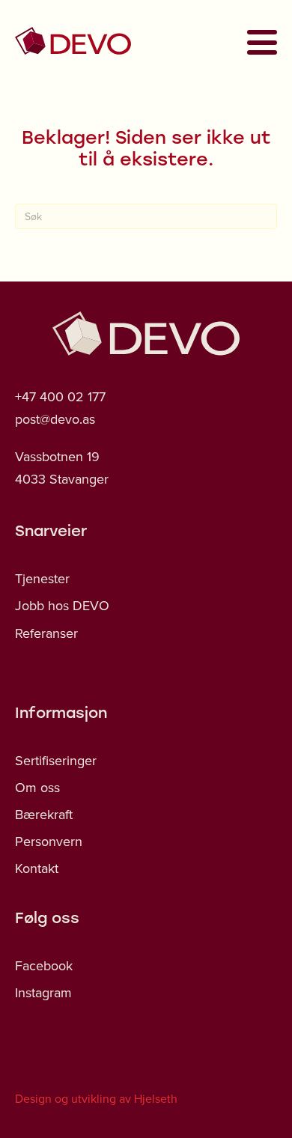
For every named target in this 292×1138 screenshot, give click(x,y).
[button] (257, 42)
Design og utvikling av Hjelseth (96, 1098)
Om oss (37, 787)
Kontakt (36, 868)
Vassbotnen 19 (57, 456)
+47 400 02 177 (60, 396)
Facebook (44, 965)
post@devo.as (55, 419)
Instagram (43, 992)
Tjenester (42, 578)
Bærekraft (44, 814)
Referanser (46, 633)
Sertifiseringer (56, 760)
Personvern (48, 841)
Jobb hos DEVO (62, 605)
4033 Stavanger (62, 478)
